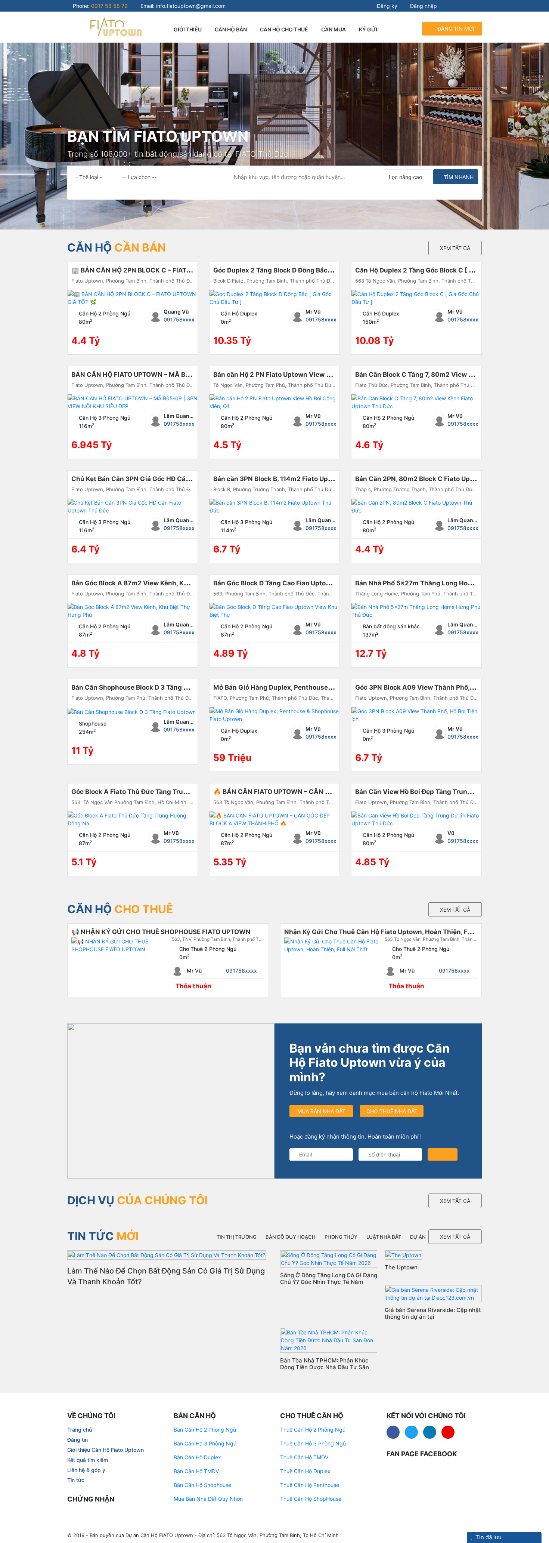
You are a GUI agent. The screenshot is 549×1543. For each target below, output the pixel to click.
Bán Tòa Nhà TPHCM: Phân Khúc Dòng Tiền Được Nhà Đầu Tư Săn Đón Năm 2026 (324, 1367)
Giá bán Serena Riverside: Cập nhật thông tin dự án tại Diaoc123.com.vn (433, 1316)
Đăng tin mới (455, 28)
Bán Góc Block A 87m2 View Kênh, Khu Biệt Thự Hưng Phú (162, 583)
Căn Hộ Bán (231, 29)
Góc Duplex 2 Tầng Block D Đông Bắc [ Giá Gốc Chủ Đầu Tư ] (306, 270)
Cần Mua (333, 29)
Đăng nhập (423, 6)
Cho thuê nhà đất (392, 1111)
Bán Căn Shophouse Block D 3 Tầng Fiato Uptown (148, 687)
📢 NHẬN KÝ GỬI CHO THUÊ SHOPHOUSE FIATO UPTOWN (161, 932)
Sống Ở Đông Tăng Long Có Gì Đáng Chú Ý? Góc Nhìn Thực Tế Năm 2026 (328, 1282)
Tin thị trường (237, 1237)
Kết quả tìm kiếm (87, 1460)
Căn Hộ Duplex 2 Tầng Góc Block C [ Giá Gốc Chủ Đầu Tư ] (445, 270)
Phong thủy (341, 1237)
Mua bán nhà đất (321, 1111)
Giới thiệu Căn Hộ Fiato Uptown (105, 1450)
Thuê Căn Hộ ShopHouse (310, 1499)
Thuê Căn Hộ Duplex (305, 1471)
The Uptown (401, 1267)
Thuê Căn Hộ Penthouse (309, 1485)
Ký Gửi (368, 29)
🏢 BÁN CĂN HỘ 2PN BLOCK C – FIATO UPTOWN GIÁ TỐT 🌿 (164, 270)
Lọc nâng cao (405, 177)
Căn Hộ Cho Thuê (284, 29)
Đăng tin (77, 1439)
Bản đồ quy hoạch (291, 1237)
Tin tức (75, 1480)
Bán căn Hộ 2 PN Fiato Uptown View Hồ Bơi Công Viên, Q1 (302, 374)
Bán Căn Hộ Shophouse (202, 1485)
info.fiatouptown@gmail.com (191, 6)
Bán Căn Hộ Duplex (197, 1457)
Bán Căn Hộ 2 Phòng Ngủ (205, 1429)
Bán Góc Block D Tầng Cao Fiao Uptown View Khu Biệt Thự (303, 583)
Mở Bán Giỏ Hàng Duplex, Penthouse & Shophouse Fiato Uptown (313, 687)
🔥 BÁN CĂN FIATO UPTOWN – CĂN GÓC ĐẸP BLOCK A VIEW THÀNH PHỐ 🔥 (332, 791)
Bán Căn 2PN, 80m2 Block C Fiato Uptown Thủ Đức (434, 479)
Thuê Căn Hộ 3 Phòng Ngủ (313, 1443)
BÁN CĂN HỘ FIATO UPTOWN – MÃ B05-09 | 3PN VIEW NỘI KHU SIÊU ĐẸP (185, 374)
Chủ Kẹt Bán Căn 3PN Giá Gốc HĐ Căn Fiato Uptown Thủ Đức (166, 479)
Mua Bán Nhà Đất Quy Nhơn (208, 1499)
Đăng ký (386, 6)
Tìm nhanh (458, 177)
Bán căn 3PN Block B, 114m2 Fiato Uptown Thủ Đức (292, 479)
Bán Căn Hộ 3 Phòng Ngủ (205, 1443)
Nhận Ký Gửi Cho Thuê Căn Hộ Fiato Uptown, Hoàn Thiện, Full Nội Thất (393, 932)
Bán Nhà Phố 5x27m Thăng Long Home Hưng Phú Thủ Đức (446, 583)
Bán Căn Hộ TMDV (196, 1471)
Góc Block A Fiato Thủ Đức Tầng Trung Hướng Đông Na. (157, 791)
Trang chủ (79, 1429)
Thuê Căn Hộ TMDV (304, 1457)
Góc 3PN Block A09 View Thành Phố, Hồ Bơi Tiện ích (436, 687)
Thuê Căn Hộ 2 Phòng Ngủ (312, 1429)
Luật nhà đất (383, 1237)
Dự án (418, 1237)
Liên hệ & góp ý (86, 1470)
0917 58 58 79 (109, 6)
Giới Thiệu (188, 29)
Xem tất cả (455, 248)
